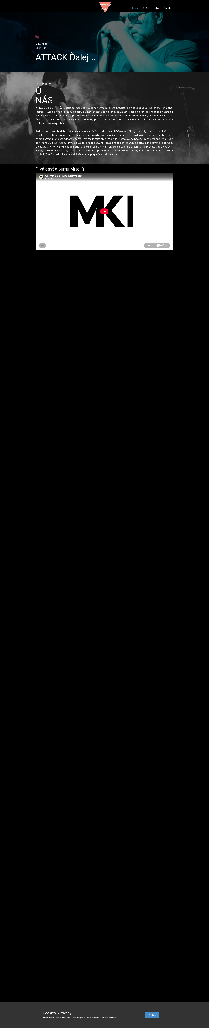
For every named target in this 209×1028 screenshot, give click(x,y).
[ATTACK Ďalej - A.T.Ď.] (105, 7)
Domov (134, 8)
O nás (145, 8)
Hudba (156, 8)
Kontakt (167, 8)
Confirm (152, 1015)
